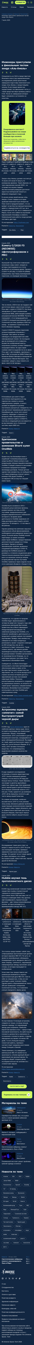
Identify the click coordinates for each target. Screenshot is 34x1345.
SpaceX (18, 1184)
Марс (22, 230)
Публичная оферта (8, 1305)
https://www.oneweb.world (23, 695)
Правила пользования (10, 1315)
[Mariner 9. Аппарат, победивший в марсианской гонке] (9, 1127)
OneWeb (11, 703)
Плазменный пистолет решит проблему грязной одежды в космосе (16, 1162)
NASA (16, 1180)
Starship (26, 1184)
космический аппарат (9, 1238)
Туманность (21, 1076)
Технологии (23, 14)
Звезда (5, 1197)
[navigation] (28, 2)
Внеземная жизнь (8, 1193)
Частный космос (8, 1222)
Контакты (5, 1291)
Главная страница (7, 14)
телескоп (16, 1242)
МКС (28, 1205)
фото (5, 1247)
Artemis (5, 1176)
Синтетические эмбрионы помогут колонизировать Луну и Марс (14, 1148)
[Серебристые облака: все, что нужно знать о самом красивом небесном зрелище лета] (9, 1110)
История (6, 1201)
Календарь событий (9, 1308)
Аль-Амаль (12, 230)
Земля (23, 1197)
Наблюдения (21, 1108)
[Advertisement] (17, 42)
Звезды (14, 1197)
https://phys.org (19, 864)
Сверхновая (6, 1213)
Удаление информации (10, 1301)
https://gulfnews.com (21, 222)
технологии (26, 1242)
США (24, 1209)
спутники (6, 1242)
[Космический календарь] (12, 2)
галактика (14, 1234)
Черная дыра (13, 871)
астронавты (7, 1230)
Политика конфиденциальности (13, 1312)
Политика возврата (9, 1298)
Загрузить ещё (17, 1086)
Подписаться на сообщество (17, 148)
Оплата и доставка (9, 1294)
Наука (22, 7)
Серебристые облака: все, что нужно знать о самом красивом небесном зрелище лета (15, 1118)
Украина (26, 1218)
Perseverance (7, 1184)
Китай (14, 1201)
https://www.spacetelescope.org (13, 1069)
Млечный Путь (15, 1209)
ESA (13, 1176)
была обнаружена (16, 727)
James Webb (7, 1180)
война (5, 1234)
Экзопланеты (7, 1081)
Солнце (5, 1218)
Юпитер (18, 1226)
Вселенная (21, 1193)
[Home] (5, 2)
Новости (5, 7)
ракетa (22, 1238)
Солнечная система (21, 1213)
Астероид (13, 1189)
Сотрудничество (8, 1287)
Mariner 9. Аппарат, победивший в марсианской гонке (14, 1133)
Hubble (11, 1076)
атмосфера (18, 1230)
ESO (20, 1176)
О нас (4, 1284)
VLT (4, 1189)
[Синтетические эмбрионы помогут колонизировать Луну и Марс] (9, 1141)
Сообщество (20, 2)
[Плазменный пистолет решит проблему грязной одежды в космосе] (9, 1156)
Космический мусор (9, 1205)
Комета (11, 433)
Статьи (13, 7)
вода (27, 1230)
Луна (20, 1205)
